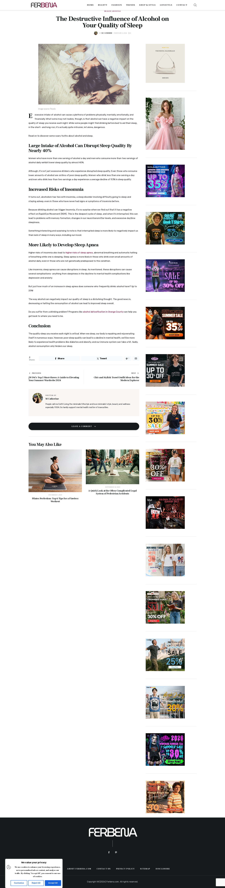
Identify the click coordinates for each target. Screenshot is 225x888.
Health (107, 11)
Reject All (36, 883)
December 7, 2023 (55, 495)
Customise (19, 883)
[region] (34, 873)
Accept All (53, 883)
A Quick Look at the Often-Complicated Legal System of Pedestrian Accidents (112, 492)
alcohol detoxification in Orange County (103, 311)
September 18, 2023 (112, 487)
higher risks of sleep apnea (79, 252)
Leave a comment (82, 426)
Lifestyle (116, 11)
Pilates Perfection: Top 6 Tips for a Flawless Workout (55, 500)
